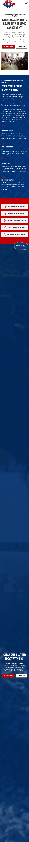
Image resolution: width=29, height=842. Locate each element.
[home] (8, 4)
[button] (25, 4)
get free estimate (8, 46)
